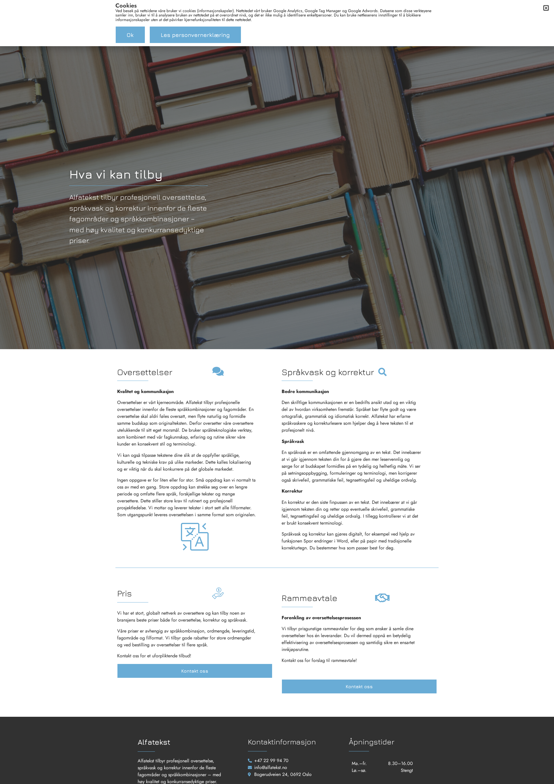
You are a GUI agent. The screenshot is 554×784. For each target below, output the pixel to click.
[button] (546, 8)
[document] (277, 392)
